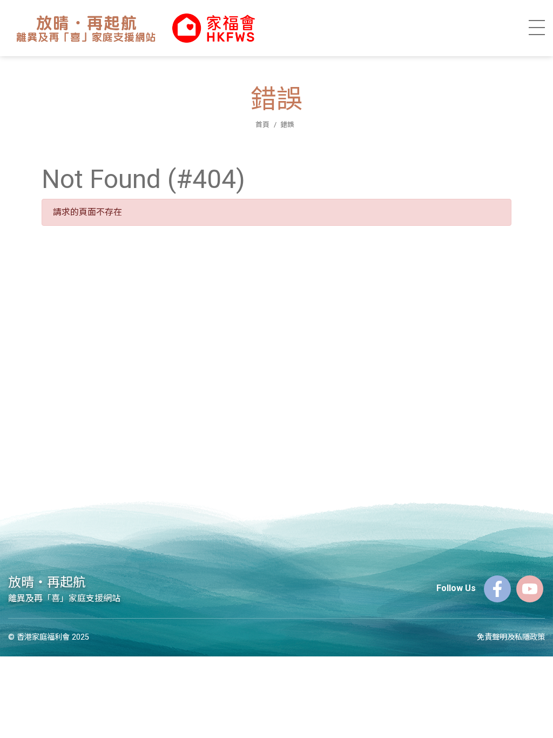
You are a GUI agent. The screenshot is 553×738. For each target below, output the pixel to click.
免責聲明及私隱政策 (511, 637)
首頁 (262, 124)
